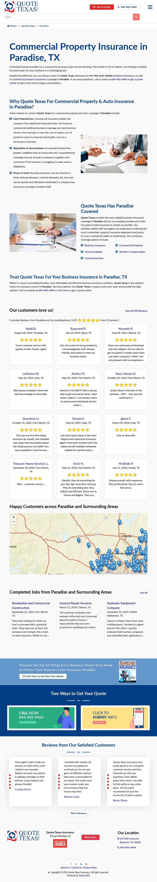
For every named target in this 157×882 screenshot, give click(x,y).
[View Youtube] (86, 864)
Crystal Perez (23, 789)
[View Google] (76, 864)
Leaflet (99, 573)
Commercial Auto (94, 258)
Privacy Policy (90, 868)
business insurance (123, 76)
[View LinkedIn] (81, 864)
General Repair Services (75, 603)
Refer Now (90, 837)
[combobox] (69, 17)
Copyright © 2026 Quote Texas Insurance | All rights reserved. (79, 872)
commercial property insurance (29, 79)
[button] (137, 562)
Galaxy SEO (84, 876)
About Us (65, 868)
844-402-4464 (128, 7)
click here (63, 290)
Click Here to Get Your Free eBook (44, 676)
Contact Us (76, 868)
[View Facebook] (71, 864)
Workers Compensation (132, 252)
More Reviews (78, 813)
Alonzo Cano (71, 797)
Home (13, 26)
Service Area (28, 26)
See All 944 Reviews (136, 311)
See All (143, 593)
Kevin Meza (120, 800)
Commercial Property (131, 245)
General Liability (93, 252)
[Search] (136, 17)
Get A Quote (103, 7)
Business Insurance (95, 245)
